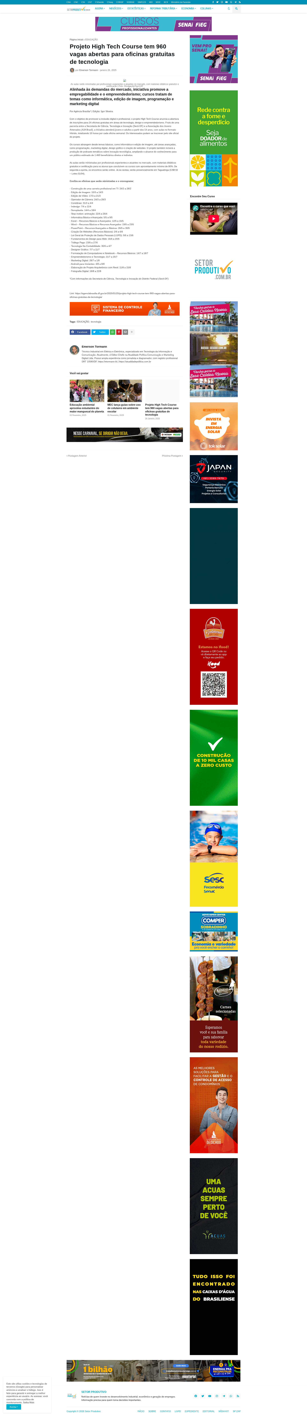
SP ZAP (237, 1411)
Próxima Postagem (171, 455)
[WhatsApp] (112, 332)
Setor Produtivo (93, 1411)
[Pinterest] (119, 332)
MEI (151, 2)
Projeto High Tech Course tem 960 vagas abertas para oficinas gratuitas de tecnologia (161, 409)
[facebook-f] (213, 2)
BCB (166, 2)
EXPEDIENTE (192, 1411)
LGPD (178, 1411)
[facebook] (195, 1396)
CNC (76, 2)
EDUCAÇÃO (91, 39)
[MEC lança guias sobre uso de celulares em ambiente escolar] (124, 391)
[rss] (240, 2)
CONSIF (119, 2)
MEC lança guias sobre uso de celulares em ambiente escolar (124, 408)
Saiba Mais (28, 1402)
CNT (90, 2)
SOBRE (152, 1411)
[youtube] (226, 2)
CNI (83, 2)
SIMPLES (142, 2)
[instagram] (222, 2)
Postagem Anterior (77, 455)
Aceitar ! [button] (14, 1407)
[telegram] (235, 2)
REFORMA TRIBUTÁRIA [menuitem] (162, 8)
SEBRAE (130, 2)
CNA (69, 2)
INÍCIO (141, 1411)
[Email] (125, 332)
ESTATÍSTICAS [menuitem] (136, 8)
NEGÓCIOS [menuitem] (115, 8)
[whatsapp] (231, 2)
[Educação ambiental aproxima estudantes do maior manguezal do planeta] (87, 391)
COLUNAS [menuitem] (205, 8)
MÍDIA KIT (224, 1411)
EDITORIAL (209, 1411)
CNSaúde (99, 2)
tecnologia (96, 322)
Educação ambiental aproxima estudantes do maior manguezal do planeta (87, 408)
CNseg (110, 2)
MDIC (158, 2)
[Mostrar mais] (131, 332)
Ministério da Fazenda (180, 2)
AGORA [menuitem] (99, 8)
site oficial (174, 133)
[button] (228, 8)
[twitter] (217, 2)
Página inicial (76, 39)
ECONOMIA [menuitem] (187, 8)
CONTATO (165, 1411)
